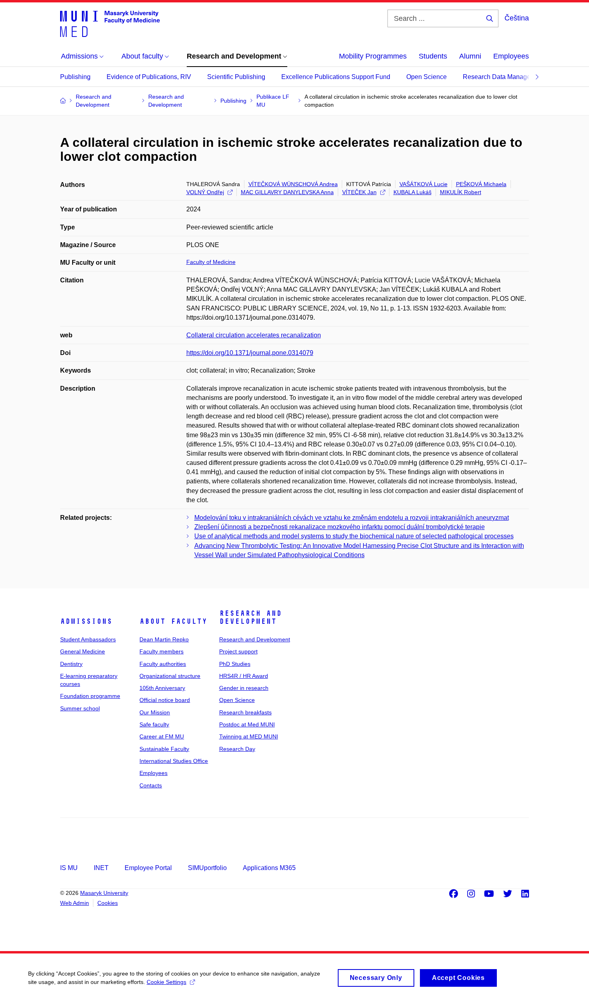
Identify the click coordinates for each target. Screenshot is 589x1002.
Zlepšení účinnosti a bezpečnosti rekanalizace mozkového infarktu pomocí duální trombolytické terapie (339, 526)
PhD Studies (234, 664)
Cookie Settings (166, 982)
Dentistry (71, 664)
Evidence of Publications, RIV (149, 76)
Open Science (426, 76)
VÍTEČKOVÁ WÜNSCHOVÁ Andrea (293, 184)
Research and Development (250, 617)
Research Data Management (504, 76)
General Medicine (82, 651)
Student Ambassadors (88, 639)
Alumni (470, 56)
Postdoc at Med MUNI (247, 724)
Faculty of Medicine (211, 262)
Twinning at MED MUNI (248, 736)
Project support (238, 651)
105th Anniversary (162, 688)
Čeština (516, 18)
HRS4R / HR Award (243, 676)
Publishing (75, 76)
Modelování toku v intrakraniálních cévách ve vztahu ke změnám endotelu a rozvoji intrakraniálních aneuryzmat (351, 517)
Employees (511, 56)
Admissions (86, 621)
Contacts (150, 785)
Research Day (237, 749)
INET (101, 867)
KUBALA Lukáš (412, 192)
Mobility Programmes (373, 56)
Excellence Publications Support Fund (335, 76)
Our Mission (154, 712)
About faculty (173, 621)
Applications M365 (269, 867)
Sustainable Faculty (164, 749)
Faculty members (161, 651)
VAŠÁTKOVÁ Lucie (423, 184)
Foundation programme (90, 696)
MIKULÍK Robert (460, 192)
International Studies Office (173, 761)
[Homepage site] (110, 23)
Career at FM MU (161, 736)
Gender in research (243, 688)
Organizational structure (169, 676)
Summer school (80, 708)
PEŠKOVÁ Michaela (481, 184)
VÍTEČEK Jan (359, 192)
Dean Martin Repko (164, 639)
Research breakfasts (245, 712)
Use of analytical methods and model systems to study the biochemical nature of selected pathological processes (354, 536)
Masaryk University (104, 893)
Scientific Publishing (236, 76)
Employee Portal (148, 867)
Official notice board (164, 700)
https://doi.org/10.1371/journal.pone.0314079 (249, 352)
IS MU (69, 867)
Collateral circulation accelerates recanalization (253, 335)
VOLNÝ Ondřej (205, 192)
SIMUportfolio (207, 867)
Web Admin (74, 903)
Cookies (107, 903)
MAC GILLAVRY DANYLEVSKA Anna (287, 192)
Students (433, 56)
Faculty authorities (162, 664)
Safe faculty (154, 724)
